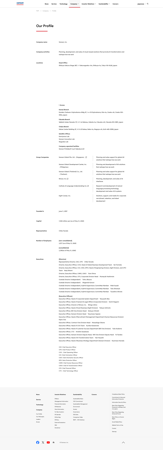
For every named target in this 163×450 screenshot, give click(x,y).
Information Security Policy (119, 402)
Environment (76, 406)
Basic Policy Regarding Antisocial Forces (118, 413)
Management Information (61, 401)
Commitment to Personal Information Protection (118, 398)
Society (75, 409)
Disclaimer (57, 427)
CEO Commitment (78, 401)
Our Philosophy (40, 416)
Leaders (38, 419)
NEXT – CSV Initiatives (78, 420)
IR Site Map (58, 417)
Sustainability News (78, 398)
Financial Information (60, 404)
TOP (37, 11)
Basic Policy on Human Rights (118, 417)
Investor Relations (88, 4)
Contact (114, 428)
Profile (54, 11)
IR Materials (58, 406)
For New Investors (59, 412)
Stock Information (59, 409)
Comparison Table (78, 417)
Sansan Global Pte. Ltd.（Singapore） (72, 157)
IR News (57, 398)
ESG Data (75, 414)
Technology (63, 4)
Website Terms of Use (117, 425)
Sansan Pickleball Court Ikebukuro (70, 149)
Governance (76, 412)
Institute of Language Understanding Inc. (73, 186)
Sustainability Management (80, 404)
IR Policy (57, 420)
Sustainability (103, 4)
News (46, 4)
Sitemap (114, 431)
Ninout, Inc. (63, 179)
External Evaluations (60, 422)
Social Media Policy (117, 422)
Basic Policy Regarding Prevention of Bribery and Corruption (118, 407)
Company (73, 4)
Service (54, 4)
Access (62, 105)
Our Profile (39, 414)
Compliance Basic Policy (118, 394)
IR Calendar (58, 414)
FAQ (56, 425)
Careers (115, 4)
